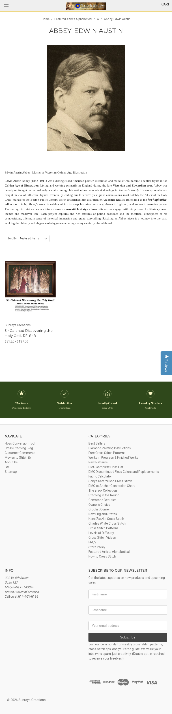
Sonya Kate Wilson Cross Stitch (110, 481)
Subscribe (127, 637)
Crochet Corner (99, 509)
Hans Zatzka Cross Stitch (106, 519)
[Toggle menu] (6, 6)
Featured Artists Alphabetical (109, 551)
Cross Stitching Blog (19, 448)
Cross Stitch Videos (102, 537)
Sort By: (12, 238)
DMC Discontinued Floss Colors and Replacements (123, 471)
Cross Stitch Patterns (103, 528)
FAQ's (92, 542)
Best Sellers (96, 443)
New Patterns (98, 462)
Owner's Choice (99, 504)
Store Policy (96, 547)
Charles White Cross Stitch (107, 523)
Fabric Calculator (100, 476)
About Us (11, 462)
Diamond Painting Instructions (109, 448)
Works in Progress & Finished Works (113, 457)
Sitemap (11, 471)
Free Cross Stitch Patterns (106, 453)
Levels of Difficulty (101, 533)
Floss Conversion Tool (20, 443)
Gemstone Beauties (102, 500)
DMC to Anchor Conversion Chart (111, 486)
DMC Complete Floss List (105, 467)
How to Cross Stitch (102, 556)
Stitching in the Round (103, 495)
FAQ (8, 467)
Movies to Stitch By (18, 457)
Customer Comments (20, 453)
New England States (102, 514)
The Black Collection (102, 490)
